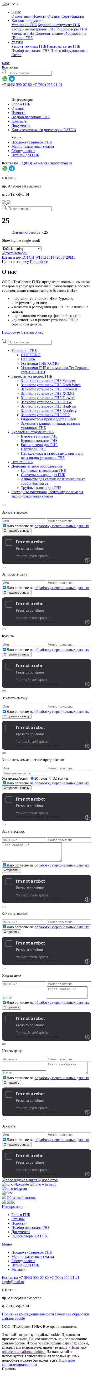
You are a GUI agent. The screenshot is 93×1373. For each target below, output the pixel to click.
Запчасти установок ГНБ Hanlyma (48, 406)
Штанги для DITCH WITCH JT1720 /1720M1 (38, 257)
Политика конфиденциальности (28, 1314)
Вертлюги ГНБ (33, 449)
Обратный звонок (21, 1198)
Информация (12, 1207)
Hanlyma (28, 359)
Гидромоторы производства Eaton (48, 419)
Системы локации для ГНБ (43, 475)
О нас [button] (16, 12)
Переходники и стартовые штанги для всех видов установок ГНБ (52, 455)
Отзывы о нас (32, 332)
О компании (21, 16)
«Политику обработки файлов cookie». (44, 1349)
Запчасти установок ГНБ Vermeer (48, 381)
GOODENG (31, 355)
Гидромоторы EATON (29, 1236)
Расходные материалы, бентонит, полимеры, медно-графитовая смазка (47, 494)
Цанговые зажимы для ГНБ (43, 470)
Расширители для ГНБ (39, 445)
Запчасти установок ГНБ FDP (45, 415)
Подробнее (39, 262)
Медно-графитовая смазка (32, 146)
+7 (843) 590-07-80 (17, 85)
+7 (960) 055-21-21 (47, 85)
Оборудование (23, 151)
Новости (39, 16)
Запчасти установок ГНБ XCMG (47, 393)
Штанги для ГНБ (25, 155)
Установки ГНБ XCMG (40, 363)
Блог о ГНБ (20, 104)
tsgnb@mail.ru (61, 163)
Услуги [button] (17, 42)
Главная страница (25, 232)
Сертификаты (73, 16)
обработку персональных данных (62, 526)
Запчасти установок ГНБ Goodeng (49, 410)
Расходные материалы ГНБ (33, 29)
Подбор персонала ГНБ (30, 51)
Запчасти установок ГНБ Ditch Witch (51, 385)
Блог (6, 63)
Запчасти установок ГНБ (31, 376)
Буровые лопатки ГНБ (39, 440)
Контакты (10, 67)
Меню (7, 1244)
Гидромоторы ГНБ (72, 29)
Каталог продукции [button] (27, 21)
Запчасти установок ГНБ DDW (46, 402)
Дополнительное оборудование (60, 33)
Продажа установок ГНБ (31, 142)
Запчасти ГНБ (22, 33)
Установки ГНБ (24, 25)
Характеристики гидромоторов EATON (43, 130)
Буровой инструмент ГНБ (59, 25)
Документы (20, 125)
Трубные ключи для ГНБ (41, 488)
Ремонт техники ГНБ (28, 46)
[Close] (4, 505)
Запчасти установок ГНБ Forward (48, 398)
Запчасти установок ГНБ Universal (49, 389)
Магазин (18, 1269)
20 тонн (41, 778)
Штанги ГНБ (22, 38)
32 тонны (60, 778)
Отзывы (54, 16)
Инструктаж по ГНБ (63, 46)
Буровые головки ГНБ (39, 436)
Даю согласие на (48, 526)
